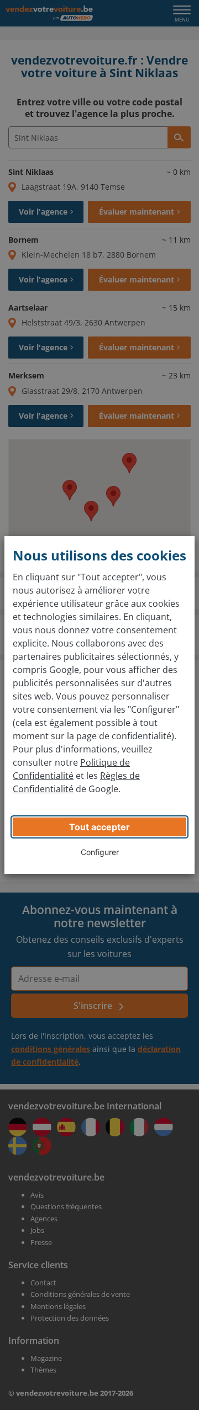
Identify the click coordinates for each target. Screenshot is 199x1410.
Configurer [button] (100, 852)
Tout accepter (99, 826)
